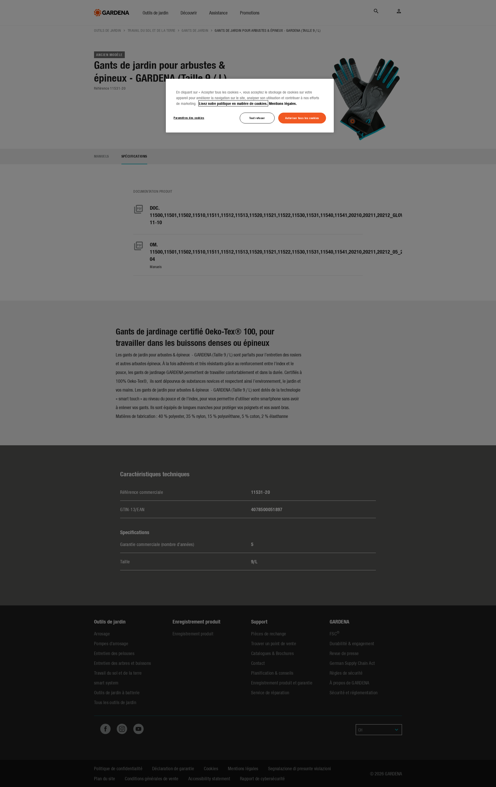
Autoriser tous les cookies (302, 118)
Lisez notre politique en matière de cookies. (233, 103)
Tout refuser (257, 118)
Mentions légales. (283, 103)
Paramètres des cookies (189, 117)
